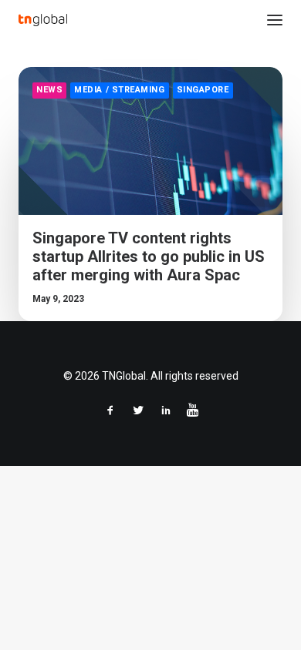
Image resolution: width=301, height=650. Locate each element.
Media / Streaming (119, 90)
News (49, 90)
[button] (275, 20)
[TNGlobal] (43, 20)
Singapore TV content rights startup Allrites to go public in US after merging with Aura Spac (148, 256)
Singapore (203, 90)
